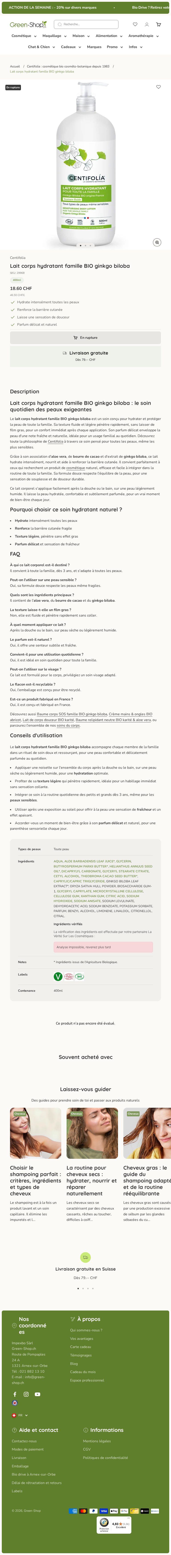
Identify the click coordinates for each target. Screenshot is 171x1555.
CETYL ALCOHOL (66, 876)
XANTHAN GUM (92, 896)
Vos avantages (81, 1338)
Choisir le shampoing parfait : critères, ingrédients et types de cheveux (35, 1180)
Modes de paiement (28, 1449)
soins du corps (68, 725)
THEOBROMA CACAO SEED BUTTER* (109, 876)
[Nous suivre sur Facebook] (15, 1394)
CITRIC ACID (115, 896)
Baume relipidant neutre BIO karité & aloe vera (113, 719)
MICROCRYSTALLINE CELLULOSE (118, 891)
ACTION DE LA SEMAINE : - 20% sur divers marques (48, 7)
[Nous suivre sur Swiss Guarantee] (15, 1403)
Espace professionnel (87, 1380)
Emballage (20, 1466)
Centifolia (17, 257)
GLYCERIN (123, 861)
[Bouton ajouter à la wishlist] (158, 87)
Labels (17, 1491)
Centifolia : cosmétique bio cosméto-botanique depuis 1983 (68, 66)
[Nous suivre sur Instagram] (26, 1394)
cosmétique (75, 467)
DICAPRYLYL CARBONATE (81, 871)
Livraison (19, 1457)
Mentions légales (97, 1441)
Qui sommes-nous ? (86, 1330)
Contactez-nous (24, 1441)
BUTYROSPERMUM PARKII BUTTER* (81, 866)
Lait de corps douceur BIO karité (48, 719)
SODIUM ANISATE (87, 901)
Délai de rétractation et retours (37, 1482)
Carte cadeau (80, 1346)
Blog (74, 1363)
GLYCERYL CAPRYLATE (74, 891)
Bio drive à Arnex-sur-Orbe (34, 1474)
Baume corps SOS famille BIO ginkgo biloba (72, 714)
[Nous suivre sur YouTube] (38, 1394)
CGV (87, 1449)
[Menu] (128, 1519)
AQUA (58, 861)
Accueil (15, 66)
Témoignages (81, 1355)
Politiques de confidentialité (105, 1457)
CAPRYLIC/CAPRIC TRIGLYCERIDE (79, 881)
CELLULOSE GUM (66, 896)
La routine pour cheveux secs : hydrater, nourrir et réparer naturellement (92, 1180)
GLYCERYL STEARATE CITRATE (125, 871)
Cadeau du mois (83, 1372)
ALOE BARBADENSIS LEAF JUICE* (89, 861)
